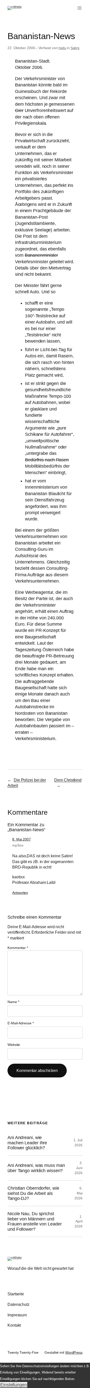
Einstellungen (13, 1384)
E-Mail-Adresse (21, 1023)
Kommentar (18, 948)
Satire (75, 48)
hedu (62, 48)
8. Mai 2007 (21, 839)
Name (13, 1002)
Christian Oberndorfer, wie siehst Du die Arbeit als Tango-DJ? (33, 1193)
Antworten (20, 893)
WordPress (73, 1352)
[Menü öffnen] (79, 8)
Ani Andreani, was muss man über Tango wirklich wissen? (36, 1168)
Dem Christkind (68, 780)
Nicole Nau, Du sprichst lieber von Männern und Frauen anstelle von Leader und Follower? (35, 1221)
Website (14, 1045)
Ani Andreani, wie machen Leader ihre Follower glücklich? (27, 1142)
